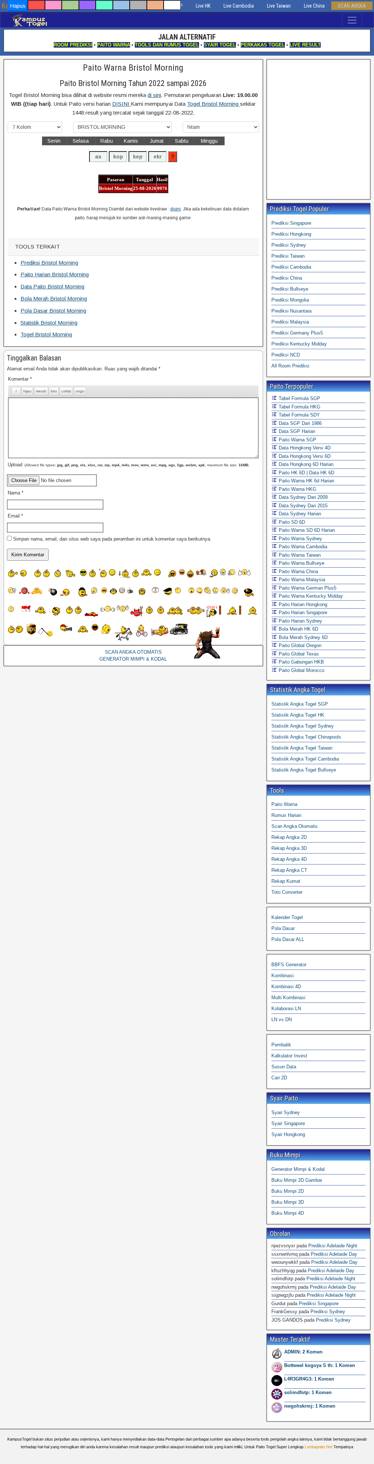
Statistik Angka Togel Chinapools (306, 737)
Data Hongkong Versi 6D (304, 456)
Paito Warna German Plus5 (306, 588)
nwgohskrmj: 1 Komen (309, 1406)
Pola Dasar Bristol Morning (53, 310)
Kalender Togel (287, 917)
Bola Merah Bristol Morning (53, 298)
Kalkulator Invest (289, 1055)
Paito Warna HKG (296, 489)
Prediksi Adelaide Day (334, 1254)
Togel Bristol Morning (213, 104)
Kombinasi (282, 975)
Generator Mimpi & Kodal (298, 1169)
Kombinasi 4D (286, 986)
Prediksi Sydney (288, 245)
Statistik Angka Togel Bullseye (303, 770)
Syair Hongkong (288, 1134)
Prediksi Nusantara (291, 311)
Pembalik (281, 1044)
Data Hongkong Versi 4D (304, 448)
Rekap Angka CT (289, 870)
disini (175, 209)
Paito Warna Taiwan (299, 555)
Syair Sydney (285, 1112)
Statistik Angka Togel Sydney (302, 726)
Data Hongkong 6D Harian (305, 464)
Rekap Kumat (285, 881)
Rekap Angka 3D (289, 848)
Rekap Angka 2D (289, 837)
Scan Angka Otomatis (294, 826)
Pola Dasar (283, 928)
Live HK (203, 6)
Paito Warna (284, 804)
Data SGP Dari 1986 (299, 423)
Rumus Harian (286, 815)
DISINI (121, 104)
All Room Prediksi (290, 366)
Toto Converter (286, 892)
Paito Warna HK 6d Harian (305, 480)
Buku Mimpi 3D (287, 1202)
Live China (314, 6)
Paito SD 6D (291, 522)
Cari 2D (279, 1077)
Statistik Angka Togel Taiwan (301, 748)
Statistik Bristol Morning (48, 323)
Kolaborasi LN (286, 1008)
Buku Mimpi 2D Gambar (296, 1180)
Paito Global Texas (298, 654)
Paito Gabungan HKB (300, 662)
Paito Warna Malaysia (301, 579)
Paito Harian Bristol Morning (54, 274)
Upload (128, 464)
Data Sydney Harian (299, 513)
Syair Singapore (288, 1123)
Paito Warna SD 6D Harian (306, 530)
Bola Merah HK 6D (297, 629)
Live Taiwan (279, 6)
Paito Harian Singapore (302, 612)
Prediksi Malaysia (290, 322)
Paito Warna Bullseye (300, 563)
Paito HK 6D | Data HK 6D (305, 472)
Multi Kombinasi (288, 997)
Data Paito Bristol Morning (52, 286)
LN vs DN (281, 1019)
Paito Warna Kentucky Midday (310, 596)
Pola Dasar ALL (287, 939)
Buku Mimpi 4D (287, 1213)
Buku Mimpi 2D (287, 1191)
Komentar (20, 379)
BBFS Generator (288, 964)
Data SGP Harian (296, 431)
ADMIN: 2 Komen (303, 1352)
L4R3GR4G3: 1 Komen (309, 1379)
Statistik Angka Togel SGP (299, 704)
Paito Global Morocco (300, 670)
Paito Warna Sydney (299, 538)
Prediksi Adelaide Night (332, 1245)
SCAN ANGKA (352, 6)
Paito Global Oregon (299, 645)
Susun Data (283, 1066)
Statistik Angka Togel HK (297, 715)
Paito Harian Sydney (299, 621)
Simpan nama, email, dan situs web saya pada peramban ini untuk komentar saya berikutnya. (112, 539)
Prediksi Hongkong (291, 234)
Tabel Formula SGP (298, 398)
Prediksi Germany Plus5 (297, 333)
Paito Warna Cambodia (302, 546)
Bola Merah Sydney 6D (302, 637)
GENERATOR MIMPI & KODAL (133, 659)
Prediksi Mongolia (290, 300)
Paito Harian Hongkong (302, 604)
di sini (154, 95)
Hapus (18, 6)
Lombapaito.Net (318, 1447)
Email (15, 516)
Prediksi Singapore (291, 223)
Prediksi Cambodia (291, 267)
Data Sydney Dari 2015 (302, 505)
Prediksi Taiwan (288, 256)
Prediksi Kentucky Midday (299, 344)
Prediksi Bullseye (289, 289)
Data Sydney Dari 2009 (302, 497)
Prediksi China (286, 278)
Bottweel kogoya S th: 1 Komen (319, 1365)
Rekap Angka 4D (289, 859)
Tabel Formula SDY (298, 415)
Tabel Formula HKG (298, 407)
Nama (15, 493)
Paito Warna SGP (296, 439)
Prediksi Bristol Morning (49, 262)
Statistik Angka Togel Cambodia (305, 759)
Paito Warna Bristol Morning (133, 68)
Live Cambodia (239, 6)
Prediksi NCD (285, 355)
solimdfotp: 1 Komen (308, 1392)
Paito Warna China (297, 571)
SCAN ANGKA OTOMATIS (133, 652)
